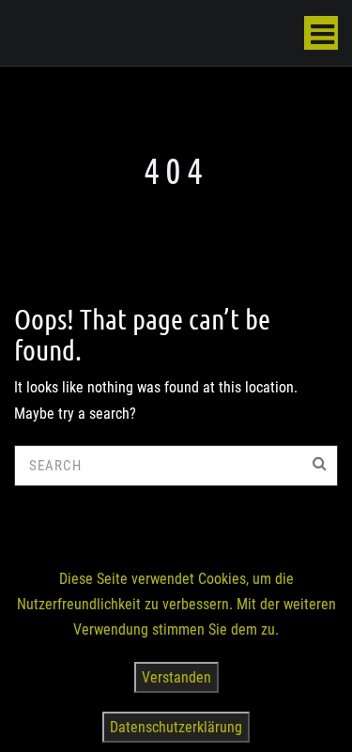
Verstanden (176, 677)
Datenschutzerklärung (176, 727)
